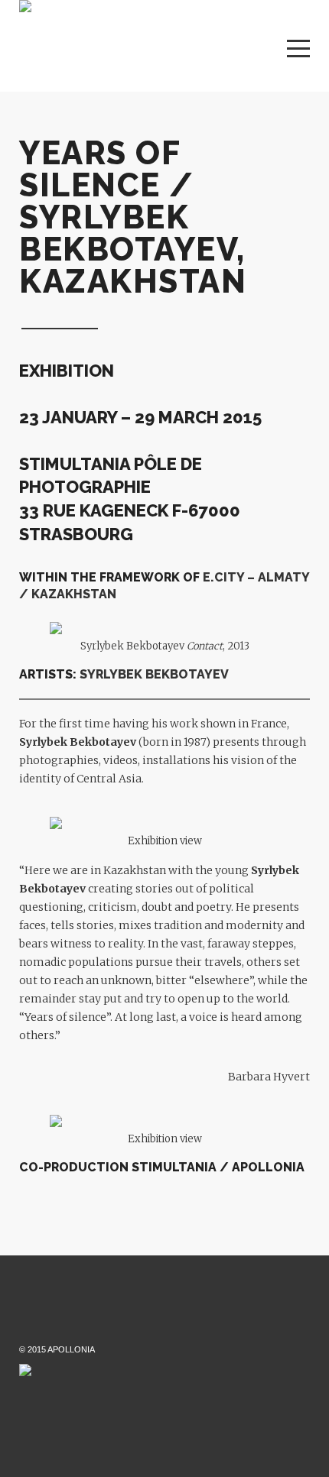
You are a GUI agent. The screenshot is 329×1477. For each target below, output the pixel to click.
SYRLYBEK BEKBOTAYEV (154, 674)
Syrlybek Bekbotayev (77, 742)
